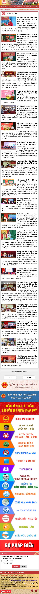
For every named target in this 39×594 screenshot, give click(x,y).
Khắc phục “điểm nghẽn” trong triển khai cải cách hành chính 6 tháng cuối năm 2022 (27, 125)
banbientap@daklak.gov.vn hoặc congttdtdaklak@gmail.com (24, 580)
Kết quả (23, 566)
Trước (10, 377)
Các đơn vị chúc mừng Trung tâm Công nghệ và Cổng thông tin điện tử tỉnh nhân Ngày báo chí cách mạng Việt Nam (27, 342)
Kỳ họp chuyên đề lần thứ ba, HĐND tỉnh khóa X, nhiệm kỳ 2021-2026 (27, 93)
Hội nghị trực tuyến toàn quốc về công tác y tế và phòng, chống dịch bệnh (27, 306)
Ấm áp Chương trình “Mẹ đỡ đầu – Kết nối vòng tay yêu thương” (27, 143)
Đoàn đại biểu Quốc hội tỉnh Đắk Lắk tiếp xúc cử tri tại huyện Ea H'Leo (27, 55)
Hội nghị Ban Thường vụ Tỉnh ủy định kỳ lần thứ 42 (27, 73)
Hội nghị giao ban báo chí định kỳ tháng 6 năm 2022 (27, 357)
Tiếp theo (29, 377)
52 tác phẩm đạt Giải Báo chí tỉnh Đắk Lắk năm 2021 (27, 215)
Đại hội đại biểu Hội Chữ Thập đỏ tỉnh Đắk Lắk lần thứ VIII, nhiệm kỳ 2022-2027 (27, 270)
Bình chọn (16, 566)
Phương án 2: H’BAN (8, 561)
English (34, 1)
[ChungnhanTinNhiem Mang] (31, 584)
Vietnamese (29, 1)
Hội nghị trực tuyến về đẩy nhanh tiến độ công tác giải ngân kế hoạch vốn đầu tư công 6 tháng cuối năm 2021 (27, 285)
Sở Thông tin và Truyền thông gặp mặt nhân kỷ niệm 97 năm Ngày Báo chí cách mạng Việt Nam (27, 324)
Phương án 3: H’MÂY (8, 563)
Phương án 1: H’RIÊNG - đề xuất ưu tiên (12, 559)
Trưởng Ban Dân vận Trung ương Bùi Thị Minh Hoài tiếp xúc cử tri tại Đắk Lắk (27, 19)
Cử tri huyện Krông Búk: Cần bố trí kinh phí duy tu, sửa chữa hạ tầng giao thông (27, 36)
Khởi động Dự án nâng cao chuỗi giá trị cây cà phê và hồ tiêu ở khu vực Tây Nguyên (27, 108)
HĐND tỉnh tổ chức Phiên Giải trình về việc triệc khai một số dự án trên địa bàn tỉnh (27, 163)
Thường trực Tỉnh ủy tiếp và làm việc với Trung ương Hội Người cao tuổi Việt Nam (27, 253)
